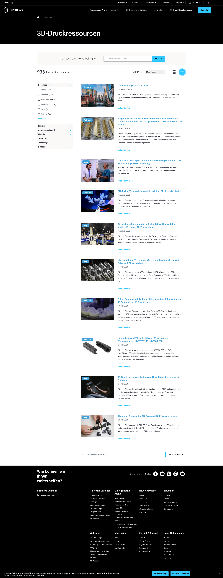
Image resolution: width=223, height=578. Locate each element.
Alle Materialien (120, 548)
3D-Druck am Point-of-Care (99, 551)
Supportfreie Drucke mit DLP (100, 515)
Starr (116, 538)
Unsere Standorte (170, 545)
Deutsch (6, 3)
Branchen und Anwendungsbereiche (104, 10)
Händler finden (144, 541)
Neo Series (143, 502)
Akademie (167, 551)
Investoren (167, 558)
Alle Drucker (143, 513)
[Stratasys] (13, 10)
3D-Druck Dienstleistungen (181, 10)
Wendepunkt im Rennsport (99, 541)
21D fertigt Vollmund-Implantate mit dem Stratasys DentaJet (149, 191)
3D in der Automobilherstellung (126, 524)
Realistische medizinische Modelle (124, 519)
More (40, 119)
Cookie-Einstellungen (160, 574)
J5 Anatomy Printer (146, 509)
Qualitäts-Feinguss (96, 495)
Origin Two (143, 499)
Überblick (167, 538)
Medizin (166, 499)
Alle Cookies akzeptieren (180, 574)
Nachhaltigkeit (169, 555)
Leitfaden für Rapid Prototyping (121, 512)
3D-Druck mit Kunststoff (123, 528)
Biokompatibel (120, 545)
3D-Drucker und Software (136, 10)
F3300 (141, 495)
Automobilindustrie (170, 502)
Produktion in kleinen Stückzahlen (122, 506)
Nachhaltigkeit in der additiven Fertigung (101, 546)
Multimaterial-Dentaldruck (99, 505)
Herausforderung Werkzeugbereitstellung (123, 500)
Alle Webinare (95, 561)
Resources (121, 3)
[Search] (208, 2)
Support (135, 3)
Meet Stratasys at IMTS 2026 (133, 85)
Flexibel (117, 541)
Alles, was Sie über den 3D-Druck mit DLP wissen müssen (148, 416)
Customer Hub (144, 548)
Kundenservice (144, 551)
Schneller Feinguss (96, 538)
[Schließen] (219, 573)
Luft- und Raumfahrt (171, 506)
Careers (166, 3)
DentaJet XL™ (144, 506)
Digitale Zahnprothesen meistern (98, 556)
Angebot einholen (145, 545)
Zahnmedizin (168, 495)
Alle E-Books (94, 519)
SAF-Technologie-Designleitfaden (96, 510)
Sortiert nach (138, 72)
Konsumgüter (169, 509)
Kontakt (166, 541)
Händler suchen (150, 3)
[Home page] (37, 17)
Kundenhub (196, 3)
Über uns (179, 3)
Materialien (158, 10)
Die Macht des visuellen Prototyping (98, 500)
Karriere (166, 548)
